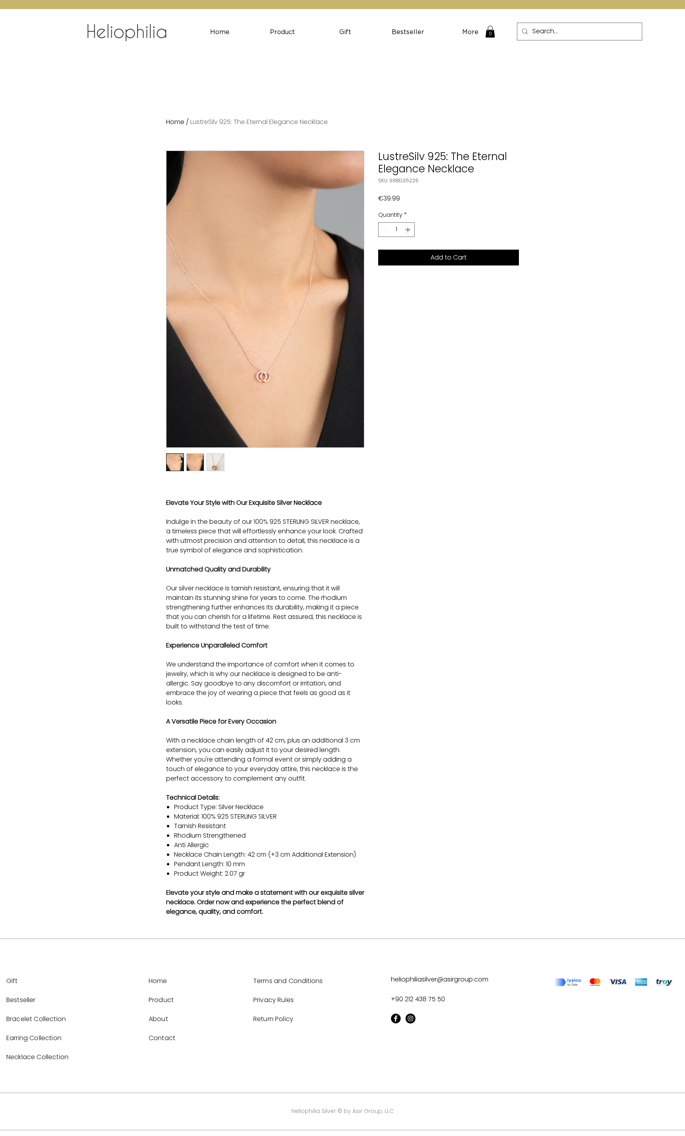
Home (175, 121)
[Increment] (408, 230)
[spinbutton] (396, 230)
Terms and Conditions (288, 980)
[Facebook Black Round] (396, 1018)
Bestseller (21, 999)
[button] (490, 32)
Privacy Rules (273, 999)
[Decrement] (384, 230)
